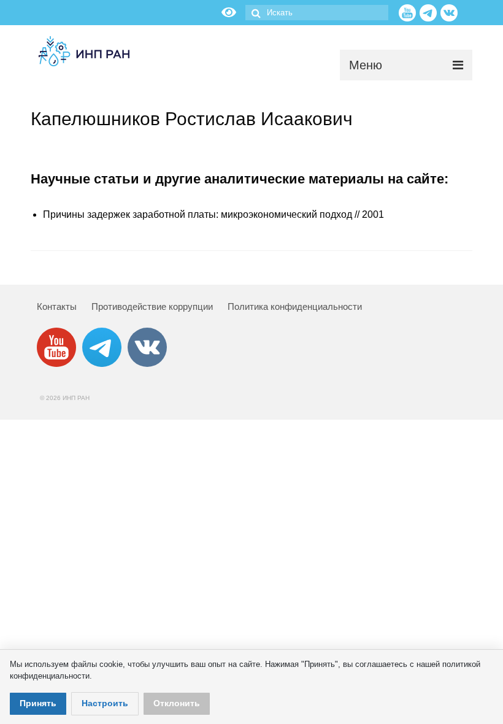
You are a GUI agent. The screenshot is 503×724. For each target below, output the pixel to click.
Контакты (57, 306)
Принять (38, 703)
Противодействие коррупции (152, 306)
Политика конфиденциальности (295, 306)
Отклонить (176, 703)
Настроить (105, 703)
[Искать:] (316, 12)
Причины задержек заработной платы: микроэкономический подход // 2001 (213, 214)
